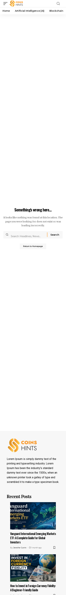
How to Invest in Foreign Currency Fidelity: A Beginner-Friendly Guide (33, 587)
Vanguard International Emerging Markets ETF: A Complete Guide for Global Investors (33, 537)
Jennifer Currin (19, 547)
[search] (59, 3)
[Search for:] (27, 234)
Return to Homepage (33, 246)
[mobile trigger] (6, 3)
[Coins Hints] (16, 3)
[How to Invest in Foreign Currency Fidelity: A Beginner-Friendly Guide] (33, 568)
